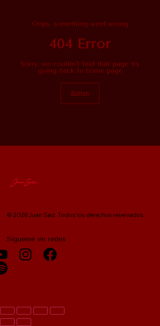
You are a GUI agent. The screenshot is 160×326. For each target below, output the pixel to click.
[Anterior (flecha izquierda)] (7, 322)
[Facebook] (50, 254)
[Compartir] (40, 310)
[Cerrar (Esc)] (57, 310)
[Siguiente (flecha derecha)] (24, 322)
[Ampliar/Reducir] (7, 310)
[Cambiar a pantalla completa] (24, 310)
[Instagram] (25, 254)
